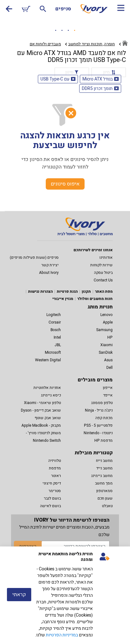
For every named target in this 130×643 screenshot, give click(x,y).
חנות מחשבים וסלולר (95, 299)
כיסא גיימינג (51, 395)
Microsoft (53, 352)
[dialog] (65, 594)
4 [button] (74, 30)
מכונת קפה (104, 418)
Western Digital (48, 360)
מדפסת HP (103, 440)
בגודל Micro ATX (97, 79)
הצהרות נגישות (40, 291)
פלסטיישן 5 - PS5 (98, 425)
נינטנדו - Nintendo (98, 433)
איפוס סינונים (65, 184)
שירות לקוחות (101, 265)
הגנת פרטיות (67, 291)
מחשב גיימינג (102, 476)
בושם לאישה (50, 506)
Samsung (104, 330)
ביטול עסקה (103, 272)
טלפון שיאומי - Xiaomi (42, 403)
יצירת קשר (50, 265)
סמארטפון (104, 491)
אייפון (108, 388)
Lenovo (106, 315)
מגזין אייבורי (62, 299)
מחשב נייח (104, 460)
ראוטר (56, 476)
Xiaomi (106, 345)
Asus (108, 360)
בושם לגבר (52, 498)
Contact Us (103, 280)
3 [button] (68, 30)
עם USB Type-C (54, 79)
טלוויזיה (54, 460)
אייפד (108, 395)
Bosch (55, 330)
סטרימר (55, 491)
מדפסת (55, 468)
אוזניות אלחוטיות (47, 388)
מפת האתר (104, 291)
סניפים (63, 9)
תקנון (86, 291)
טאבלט (107, 506)
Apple (108, 322)
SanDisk (106, 352)
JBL (58, 345)
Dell (109, 367)
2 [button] (62, 30)
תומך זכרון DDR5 (97, 88)
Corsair (55, 322)
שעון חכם (105, 498)
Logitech (53, 315)
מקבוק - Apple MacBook (41, 425)
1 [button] (55, 30)
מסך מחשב (104, 483)
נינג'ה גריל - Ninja (99, 410)
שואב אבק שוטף (48, 418)
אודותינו (106, 257)
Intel (57, 337)
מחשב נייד (104, 468)
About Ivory (49, 272)
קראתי (19, 594)
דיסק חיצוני (52, 483)
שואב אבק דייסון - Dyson (41, 410)
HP (110, 337)
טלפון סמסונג (102, 403)
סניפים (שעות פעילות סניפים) (34, 257)
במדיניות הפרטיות (62, 635)
